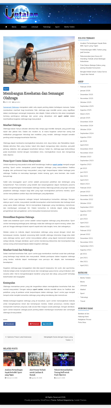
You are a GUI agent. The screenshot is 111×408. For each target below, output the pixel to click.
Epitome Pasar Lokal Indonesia (19, 337)
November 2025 (86, 98)
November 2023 (86, 153)
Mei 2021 (84, 261)
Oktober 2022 (85, 203)
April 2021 (84, 265)
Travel (82, 301)
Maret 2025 (85, 114)
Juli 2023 (83, 168)
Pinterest (35, 324)
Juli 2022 (83, 215)
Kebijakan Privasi (84, 319)
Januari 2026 (85, 90)
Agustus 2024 (85, 137)
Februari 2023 (85, 188)
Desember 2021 (86, 238)
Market (24, 27)
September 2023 (87, 160)
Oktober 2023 (85, 156)
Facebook (10, 324)
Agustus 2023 (85, 164)
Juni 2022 (84, 219)
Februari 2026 (85, 87)
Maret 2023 (85, 184)
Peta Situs (82, 322)
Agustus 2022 (85, 211)
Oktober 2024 (85, 129)
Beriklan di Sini (83, 314)
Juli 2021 (83, 254)
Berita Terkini (69, 27)
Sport (57, 27)
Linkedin (48, 324)
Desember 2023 (86, 149)
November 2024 (86, 125)
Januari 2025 (85, 118)
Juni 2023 (84, 172)
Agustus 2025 (85, 110)
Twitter (23, 324)
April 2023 (84, 180)
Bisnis (14, 27)
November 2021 (86, 242)
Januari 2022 (85, 234)
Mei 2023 (84, 176)
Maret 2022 (85, 226)
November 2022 (86, 199)
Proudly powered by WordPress (37, 400)
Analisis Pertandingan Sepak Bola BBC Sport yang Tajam (14, 372)
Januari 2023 (85, 191)
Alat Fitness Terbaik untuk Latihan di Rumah (38, 372)
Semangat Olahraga (11, 107)
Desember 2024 (86, 122)
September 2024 (87, 133)
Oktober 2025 (85, 102)
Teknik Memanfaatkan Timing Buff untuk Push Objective (63, 372)
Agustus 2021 (85, 250)
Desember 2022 (86, 195)
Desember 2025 (86, 94)
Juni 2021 (84, 257)
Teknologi (46, 27)
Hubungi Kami (83, 316)
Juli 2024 (83, 141)
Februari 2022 (85, 230)
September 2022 (87, 207)
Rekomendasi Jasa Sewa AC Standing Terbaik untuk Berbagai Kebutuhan (92, 58)
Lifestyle (34, 27)
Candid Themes (80, 400)
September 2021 (87, 246)
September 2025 (87, 106)
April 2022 (84, 223)
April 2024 (84, 145)
